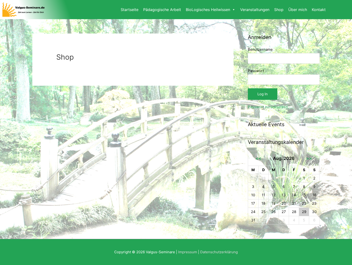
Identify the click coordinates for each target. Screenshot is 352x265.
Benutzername (260, 49)
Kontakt (319, 9)
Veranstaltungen (254, 9)
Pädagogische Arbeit (162, 9)
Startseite (129, 9)
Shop (279, 9)
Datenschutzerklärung (219, 252)
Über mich (297, 9)
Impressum (187, 252)
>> (309, 158)
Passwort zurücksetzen (268, 107)
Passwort (256, 70)
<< (258, 158)
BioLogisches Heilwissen (208, 9)
